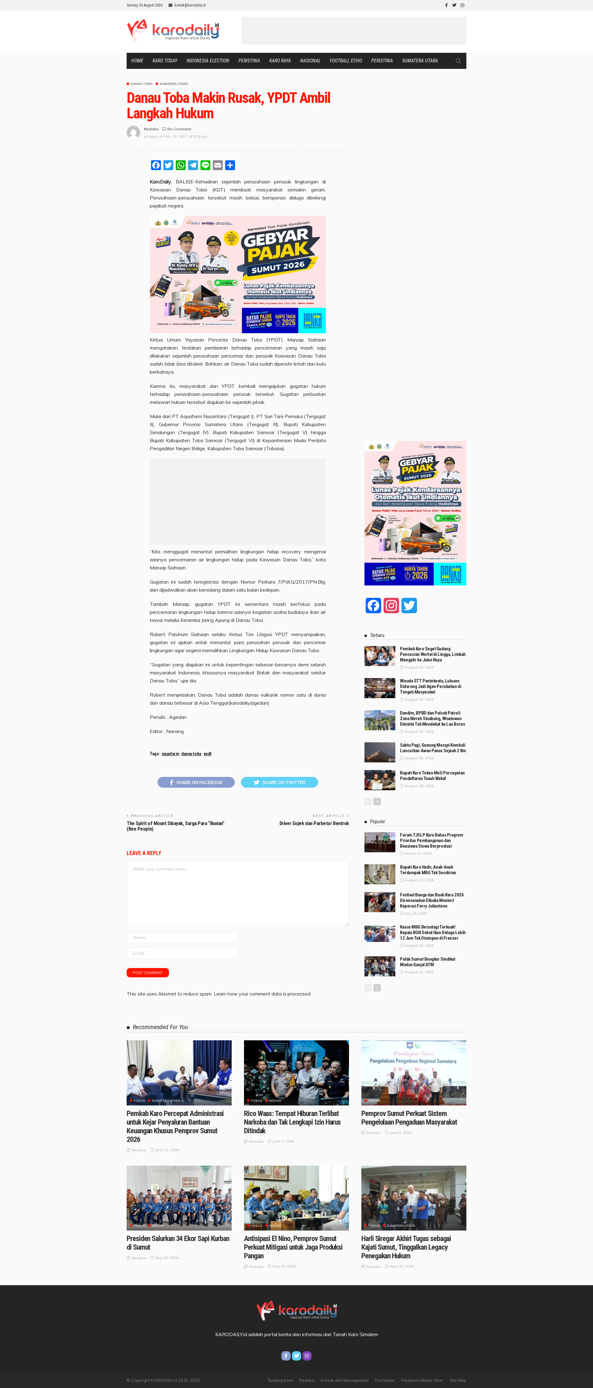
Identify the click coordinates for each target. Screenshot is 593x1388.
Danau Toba (142, 84)
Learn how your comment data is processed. (262, 994)
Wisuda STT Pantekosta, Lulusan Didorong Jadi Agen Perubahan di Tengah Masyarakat (430, 686)
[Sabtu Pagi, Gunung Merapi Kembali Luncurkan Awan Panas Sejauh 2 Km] (379, 752)
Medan (275, 1100)
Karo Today (165, 61)
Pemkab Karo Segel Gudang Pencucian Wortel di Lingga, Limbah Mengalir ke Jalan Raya (433, 654)
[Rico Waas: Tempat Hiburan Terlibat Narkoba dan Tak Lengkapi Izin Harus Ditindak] (296, 1072)
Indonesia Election (208, 61)
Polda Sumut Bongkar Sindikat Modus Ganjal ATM (427, 961)
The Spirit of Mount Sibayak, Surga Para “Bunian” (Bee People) (175, 826)
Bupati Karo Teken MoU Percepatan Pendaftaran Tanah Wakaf (432, 775)
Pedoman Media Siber (422, 1380)
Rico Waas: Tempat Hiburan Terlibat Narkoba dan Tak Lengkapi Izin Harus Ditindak (292, 1122)
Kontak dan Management (345, 1380)
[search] (458, 61)
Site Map (458, 1380)
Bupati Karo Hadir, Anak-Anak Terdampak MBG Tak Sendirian (428, 869)
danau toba (191, 754)
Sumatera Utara (420, 61)
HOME (137, 61)
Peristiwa (249, 61)
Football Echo (346, 61)
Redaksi (307, 1380)
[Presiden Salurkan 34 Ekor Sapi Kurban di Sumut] (179, 1198)
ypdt (208, 754)
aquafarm (170, 754)
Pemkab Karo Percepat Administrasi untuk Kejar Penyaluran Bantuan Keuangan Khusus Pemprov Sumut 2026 (175, 1126)
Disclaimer (385, 1380)
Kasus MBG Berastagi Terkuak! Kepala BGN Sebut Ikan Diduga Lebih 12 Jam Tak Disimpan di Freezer (433, 932)
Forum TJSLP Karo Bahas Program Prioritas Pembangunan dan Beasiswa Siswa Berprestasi (431, 840)
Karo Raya (280, 61)
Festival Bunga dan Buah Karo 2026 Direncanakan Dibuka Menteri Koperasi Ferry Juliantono (432, 900)
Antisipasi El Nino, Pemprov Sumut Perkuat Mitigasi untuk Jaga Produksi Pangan (293, 1247)
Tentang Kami (280, 1380)
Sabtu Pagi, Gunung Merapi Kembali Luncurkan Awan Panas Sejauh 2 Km (433, 747)
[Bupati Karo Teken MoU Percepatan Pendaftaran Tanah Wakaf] (379, 780)
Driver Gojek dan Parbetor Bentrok (314, 823)
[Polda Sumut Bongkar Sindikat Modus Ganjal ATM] (379, 966)
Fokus (139, 1100)
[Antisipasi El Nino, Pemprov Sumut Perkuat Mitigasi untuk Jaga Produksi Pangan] (296, 1198)
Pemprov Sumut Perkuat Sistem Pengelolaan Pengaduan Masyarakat (409, 1117)
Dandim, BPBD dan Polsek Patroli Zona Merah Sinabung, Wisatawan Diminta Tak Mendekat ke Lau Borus (432, 718)
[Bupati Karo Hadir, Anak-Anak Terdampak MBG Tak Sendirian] (379, 874)
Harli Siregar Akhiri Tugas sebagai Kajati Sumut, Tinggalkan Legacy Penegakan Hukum (406, 1247)
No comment (179, 129)
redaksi (151, 129)
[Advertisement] (354, 30)
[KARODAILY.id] (296, 1309)
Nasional (310, 61)
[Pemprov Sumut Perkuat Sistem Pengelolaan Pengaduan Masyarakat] (413, 1072)
